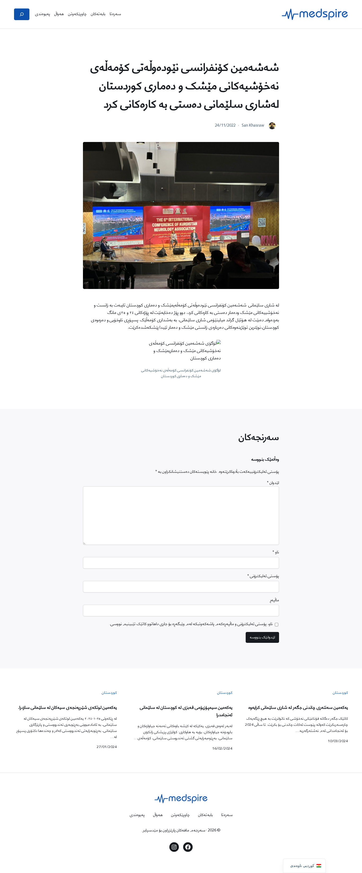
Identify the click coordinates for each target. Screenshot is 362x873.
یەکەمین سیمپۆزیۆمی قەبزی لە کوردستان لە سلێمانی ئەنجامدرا (186, 711)
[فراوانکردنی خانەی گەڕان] (21, 14)
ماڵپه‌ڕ (274, 600)
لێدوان (273, 483)
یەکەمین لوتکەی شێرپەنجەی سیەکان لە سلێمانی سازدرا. (67, 707)
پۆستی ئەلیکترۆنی (263, 576)
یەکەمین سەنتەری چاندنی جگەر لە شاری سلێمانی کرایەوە (298, 707)
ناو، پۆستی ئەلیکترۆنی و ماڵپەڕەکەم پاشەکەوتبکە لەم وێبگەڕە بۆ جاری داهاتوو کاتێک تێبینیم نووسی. (191, 624)
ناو (275, 552)
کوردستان (340, 692)
